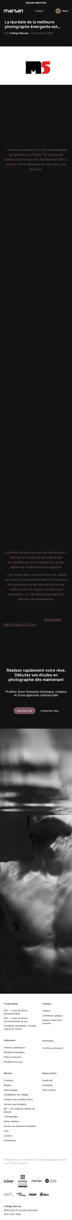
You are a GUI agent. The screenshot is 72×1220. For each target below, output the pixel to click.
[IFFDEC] (44, 1194)
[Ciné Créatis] (21, 1194)
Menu (65, 10)
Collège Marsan (13, 11)
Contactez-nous (49, 710)
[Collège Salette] (51, 1181)
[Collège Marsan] (36, 1181)
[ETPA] (33, 1194)
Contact (39, 10)
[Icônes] (9, 1181)
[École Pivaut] (8, 1194)
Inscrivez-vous (24, 710)
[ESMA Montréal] (22, 1181)
